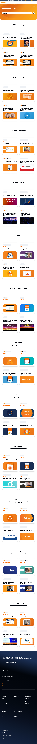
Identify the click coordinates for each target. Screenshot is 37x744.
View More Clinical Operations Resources (18, 134)
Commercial (4, 703)
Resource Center (5, 711)
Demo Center (6, 680)
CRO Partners (27, 701)
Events (3, 713)
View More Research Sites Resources (18, 502)
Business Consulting (17, 695)
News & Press (4, 714)
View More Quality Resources (18, 397)
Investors (15, 716)
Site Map (3, 740)
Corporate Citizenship (17, 713)
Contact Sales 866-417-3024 (11, 0)
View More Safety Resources (18, 554)
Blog (3, 716)
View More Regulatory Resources (18, 449)
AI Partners (27, 698)
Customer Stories (5, 709)
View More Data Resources (18, 239)
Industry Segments (5, 705)
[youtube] (4, 732)
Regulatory (4, 696)
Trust (14, 718)
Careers (15, 719)
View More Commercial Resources (18, 186)
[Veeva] (17, 2)
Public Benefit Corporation (18, 711)
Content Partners (28, 700)
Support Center (20, 0)
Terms (3, 738)
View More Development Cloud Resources (18, 291)
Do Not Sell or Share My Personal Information (8, 735)
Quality (3, 700)
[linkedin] (3, 732)
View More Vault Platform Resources (18, 606)
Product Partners (28, 696)
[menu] (26, 0)
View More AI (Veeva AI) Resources (18, 28)
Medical (3, 701)
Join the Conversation (10, 662)
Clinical (3, 695)
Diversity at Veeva (17, 714)
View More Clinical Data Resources (18, 81)
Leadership (15, 709)
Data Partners (27, 703)
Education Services (17, 696)
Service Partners (28, 695)
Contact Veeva (7, 683)
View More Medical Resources (18, 345)
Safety (3, 698)
